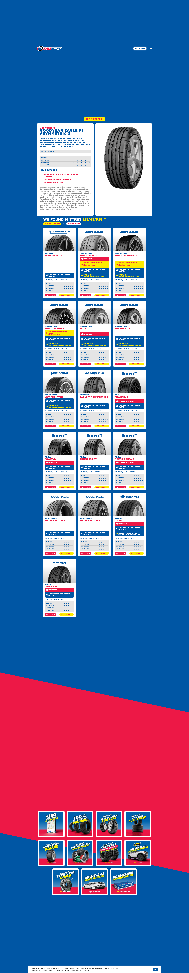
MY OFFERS (140, 49)
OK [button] (155, 969)
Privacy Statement (70, 970)
